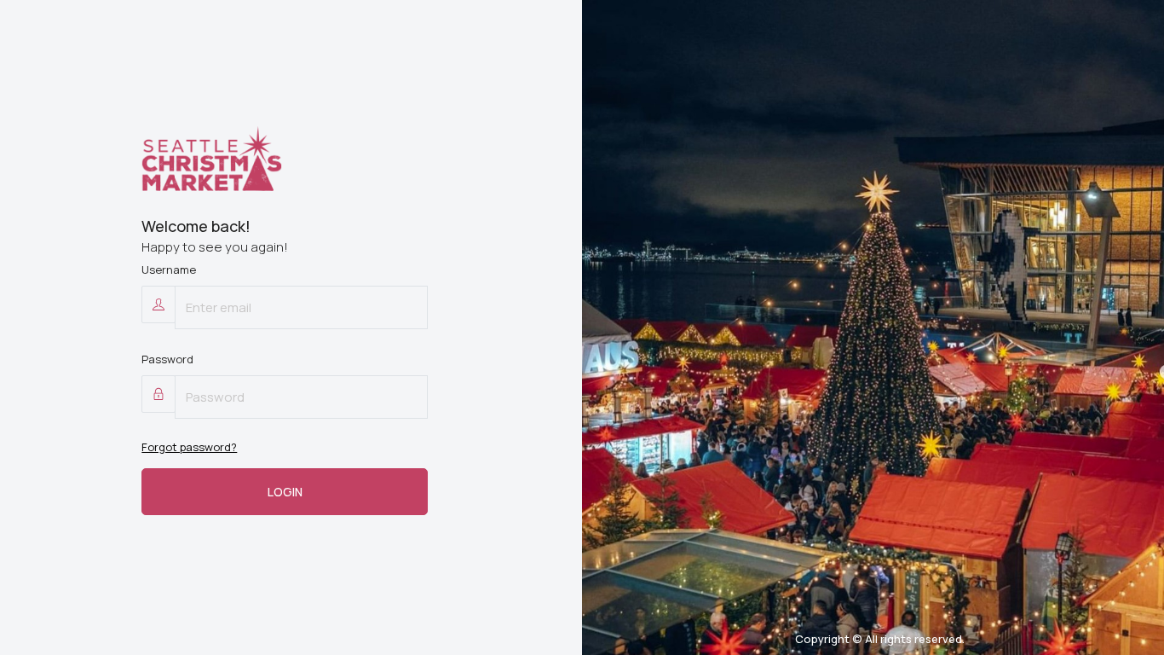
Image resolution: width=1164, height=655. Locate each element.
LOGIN (285, 492)
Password (167, 359)
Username (168, 269)
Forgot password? (189, 447)
